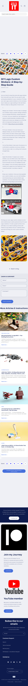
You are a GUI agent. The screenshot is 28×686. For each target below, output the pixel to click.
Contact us (14, 518)
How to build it (8, 679)
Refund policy (6, 648)
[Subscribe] (23, 633)
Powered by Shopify (15, 679)
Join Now (8, 570)
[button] (2, 6)
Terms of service (7, 645)
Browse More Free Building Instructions (14, 471)
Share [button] (3, 91)
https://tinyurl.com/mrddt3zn (15, 124)
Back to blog (15, 269)
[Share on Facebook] (10, 53)
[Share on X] (14, 53)
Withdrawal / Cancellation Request (11, 651)
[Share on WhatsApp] (7, 53)
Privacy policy (10, 681)
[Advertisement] (14, 32)
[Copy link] (25, 53)
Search (4, 642)
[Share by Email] (21, 53)
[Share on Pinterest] (18, 53)
